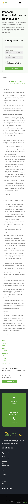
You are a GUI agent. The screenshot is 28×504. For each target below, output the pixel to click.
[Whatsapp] (12, 447)
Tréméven (4, 360)
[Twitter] (6, 447)
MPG (25, 502)
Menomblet (4, 343)
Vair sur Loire (4, 350)
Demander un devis (14, 68)
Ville (3, 470)
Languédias (4, 342)
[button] (20, 2)
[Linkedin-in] (9, 447)
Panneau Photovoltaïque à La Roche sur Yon (15, 79)
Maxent (3, 345)
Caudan (3, 356)
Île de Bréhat (4, 347)
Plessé (3, 348)
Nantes (3, 340)
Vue (3, 355)
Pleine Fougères (5, 353)
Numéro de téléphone (9, 55)
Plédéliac (4, 352)
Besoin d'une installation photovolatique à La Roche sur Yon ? (17, 83)
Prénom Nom (7, 45)
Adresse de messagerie (10, 50)
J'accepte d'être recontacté (10, 61)
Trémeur (4, 358)
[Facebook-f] (3, 447)
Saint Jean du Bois (6, 363)
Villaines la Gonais (6, 361)
